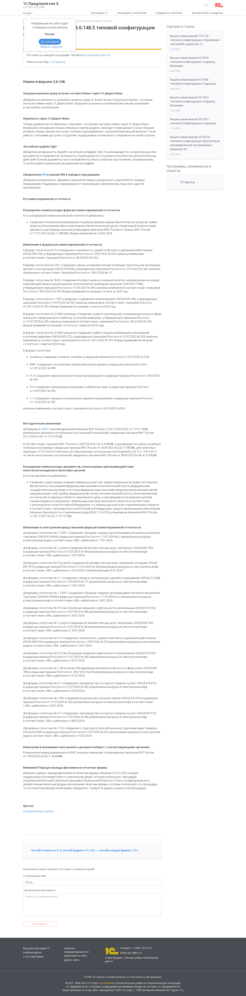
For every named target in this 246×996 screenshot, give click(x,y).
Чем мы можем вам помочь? (39, 890)
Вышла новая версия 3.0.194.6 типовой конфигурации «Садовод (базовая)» (192, 62)
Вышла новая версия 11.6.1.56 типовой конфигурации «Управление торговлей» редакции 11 (194, 40)
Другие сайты (71, 959)
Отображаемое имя (34, 876)
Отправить (39, 924)
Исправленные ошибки (38, 811)
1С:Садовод (57, 62)
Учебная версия (32, 952)
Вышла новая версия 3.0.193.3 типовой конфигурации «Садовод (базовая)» (192, 101)
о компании (107, 983)
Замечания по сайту (75, 955)
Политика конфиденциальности (76, 950)
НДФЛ (45, 429)
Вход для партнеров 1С (36, 948)
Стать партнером (33, 956)
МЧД (45, 174)
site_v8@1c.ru (134, 952)
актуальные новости (96, 55)
